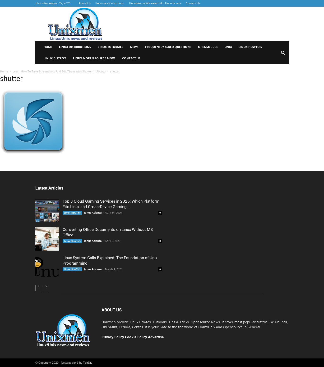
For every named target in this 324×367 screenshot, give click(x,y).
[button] (283, 54)
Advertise (156, 337)
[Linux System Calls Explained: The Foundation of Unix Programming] (47, 267)
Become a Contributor (110, 3)
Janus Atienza (93, 212)
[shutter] (33, 153)
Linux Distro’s (55, 58)
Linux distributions (75, 47)
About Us (85, 3)
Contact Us (193, 3)
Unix (228, 47)
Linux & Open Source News (94, 58)
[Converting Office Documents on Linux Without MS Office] (47, 239)
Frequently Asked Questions (168, 47)
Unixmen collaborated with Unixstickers (155, 3)
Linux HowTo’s (250, 47)
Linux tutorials (110, 47)
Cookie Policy (136, 337)
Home (48, 47)
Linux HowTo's (72, 212)
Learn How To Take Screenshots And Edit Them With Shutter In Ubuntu (59, 71)
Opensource (208, 47)
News (134, 47)
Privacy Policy (113, 337)
